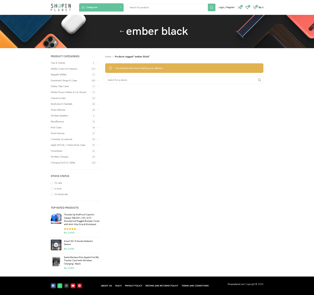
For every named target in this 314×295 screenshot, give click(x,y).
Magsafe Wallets (58, 74)
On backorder (61, 194)
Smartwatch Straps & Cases (64, 80)
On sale (58, 183)
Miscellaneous (57, 121)
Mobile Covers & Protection (64, 68)
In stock (57, 188)
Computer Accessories (61, 139)
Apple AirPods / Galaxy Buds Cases (68, 145)
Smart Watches (58, 109)
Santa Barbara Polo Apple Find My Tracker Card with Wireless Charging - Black (81, 260)
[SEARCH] (211, 7)
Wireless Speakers (59, 115)
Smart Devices (57, 133)
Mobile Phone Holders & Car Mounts (68, 92)
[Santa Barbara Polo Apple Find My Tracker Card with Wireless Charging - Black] (56, 263)
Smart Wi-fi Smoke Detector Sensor (78, 243)
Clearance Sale (58, 98)
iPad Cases (56, 127)
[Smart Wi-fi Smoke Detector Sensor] (56, 245)
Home (108, 56)
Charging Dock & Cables (63, 162)
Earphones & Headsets (61, 104)
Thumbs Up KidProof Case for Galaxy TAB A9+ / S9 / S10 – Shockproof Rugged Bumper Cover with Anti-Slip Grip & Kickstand (82, 219)
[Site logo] (61, 7)
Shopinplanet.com (236, 284)
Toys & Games (58, 62)
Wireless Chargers (59, 156)
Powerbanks (56, 151)
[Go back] (122, 31)
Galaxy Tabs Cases (60, 86)
